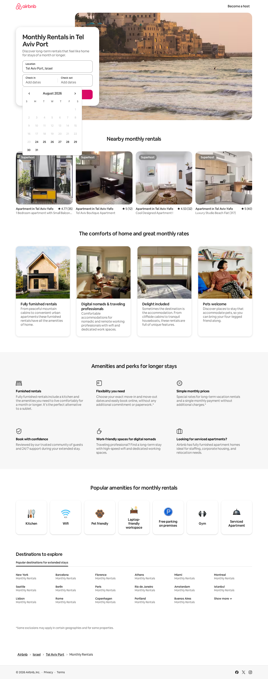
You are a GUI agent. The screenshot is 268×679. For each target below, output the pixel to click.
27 (59, 142)
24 (36, 142)
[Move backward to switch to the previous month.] (29, 93)
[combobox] (57, 68)
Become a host (239, 6)
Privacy (48, 672)
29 (75, 142)
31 (36, 150)
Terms (61, 672)
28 (67, 142)
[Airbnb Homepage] (26, 6)
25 (44, 142)
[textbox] (40, 82)
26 (52, 142)
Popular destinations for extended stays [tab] (42, 562)
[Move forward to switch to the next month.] (75, 93)
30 (29, 150)
